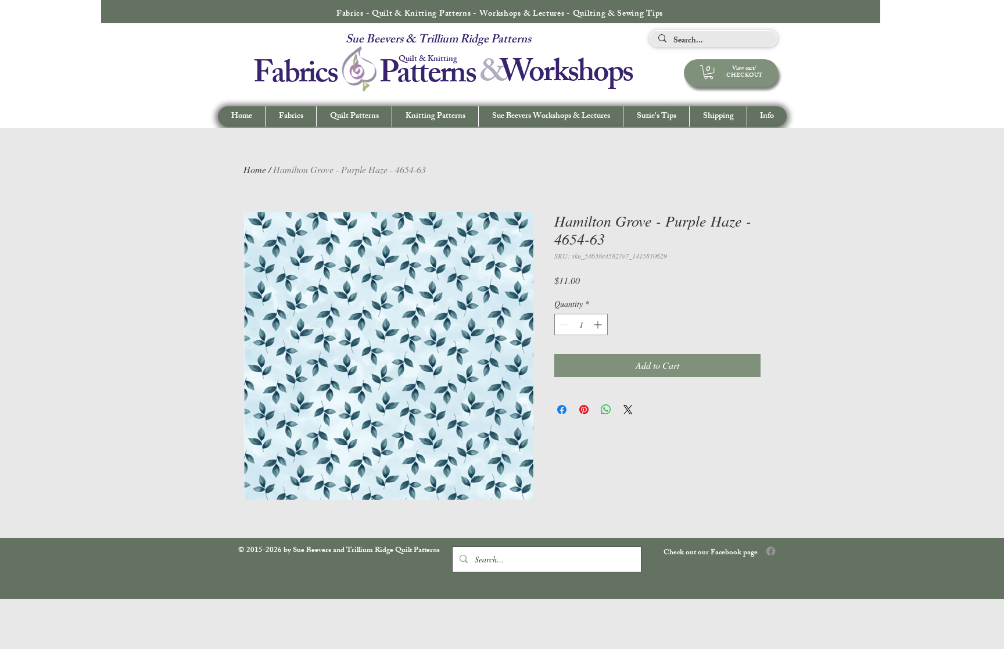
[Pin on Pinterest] (584, 410)
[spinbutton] (581, 324)
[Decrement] (563, 324)
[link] (708, 72)
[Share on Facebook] (562, 410)
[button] (767, 116)
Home (254, 169)
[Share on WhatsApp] (606, 410)
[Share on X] (628, 410)
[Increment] (598, 324)
